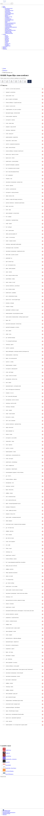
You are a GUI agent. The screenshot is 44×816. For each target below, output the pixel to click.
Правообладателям (6, 813)
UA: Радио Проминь (10, 771)
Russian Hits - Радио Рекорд (11, 768)
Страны (4, 34)
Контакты (5, 814)
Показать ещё (3, 776)
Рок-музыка (7, 9)
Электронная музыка (9, 10)
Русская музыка (8, 18)
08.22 (7, 81)
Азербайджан (7, 45)
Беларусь (7, 36)
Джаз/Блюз (7, 17)
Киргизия (7, 40)
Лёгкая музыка (8, 12)
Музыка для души (8, 16)
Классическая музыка (9, 19)
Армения (7, 41)
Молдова (7, 39)
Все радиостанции (6, 811)
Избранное (5, 48)
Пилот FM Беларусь (9, 774)
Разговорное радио (8, 8)
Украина (6, 37)
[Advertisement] (22, 59)
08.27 (29, 81)
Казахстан (7, 38)
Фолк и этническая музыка (10, 22)
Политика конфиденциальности (9, 812)
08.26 (25, 81)
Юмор (6, 21)
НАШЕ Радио (8, 750)
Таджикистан (7, 43)
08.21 (3, 81)
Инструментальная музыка (10, 30)
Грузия (6, 42)
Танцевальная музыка (9, 13)
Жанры (4, 7)
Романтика (7, 28)
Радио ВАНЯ (8, 765)
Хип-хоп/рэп (7, 20)
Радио (4, 6)
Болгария (7, 44)
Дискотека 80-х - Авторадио (11, 759)
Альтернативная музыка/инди (11, 27)
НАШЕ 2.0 (8, 753)
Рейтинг (4, 47)
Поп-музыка (7, 11)
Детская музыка (8, 31)
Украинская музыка (9, 33)
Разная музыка (8, 24)
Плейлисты (5, 46)
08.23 (12, 81)
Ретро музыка (7, 14)
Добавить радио (7, 810)
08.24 (16, 81)
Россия (6, 35)
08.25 (21, 81)
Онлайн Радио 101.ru (9, 23)
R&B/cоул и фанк (8, 32)
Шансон (6, 15)
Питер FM (8, 762)
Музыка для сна (8, 29)
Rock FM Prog (8, 756)
